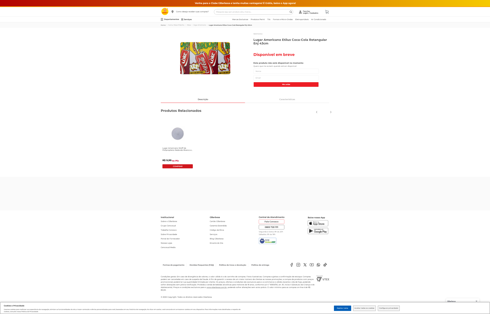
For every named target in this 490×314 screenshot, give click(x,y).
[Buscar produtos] (291, 12)
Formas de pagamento (173, 265)
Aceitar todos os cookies (364, 308)
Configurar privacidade (388, 308)
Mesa (189, 25)
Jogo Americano (199, 25)
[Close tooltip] (476, 301)
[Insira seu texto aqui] (318, 265)
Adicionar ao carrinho (177, 166)
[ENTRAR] (310, 12)
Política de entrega (260, 265)
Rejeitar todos (342, 308)
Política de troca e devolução (232, 265)
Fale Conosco (271, 221)
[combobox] (253, 12)
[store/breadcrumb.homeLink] (163, 25)
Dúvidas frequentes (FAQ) (202, 265)
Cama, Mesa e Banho (176, 25)
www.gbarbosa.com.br (217, 287)
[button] (190, 11)
